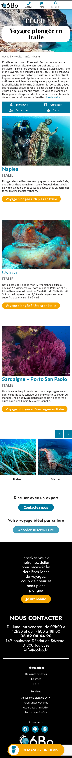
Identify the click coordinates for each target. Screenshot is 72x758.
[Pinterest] (35, 729)
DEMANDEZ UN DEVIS (40, 750)
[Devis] (42, 3)
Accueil (6, 56)
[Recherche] (56, 3)
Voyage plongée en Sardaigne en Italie (35, 409)
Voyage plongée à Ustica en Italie (31, 306)
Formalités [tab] (55, 104)
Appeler (28, 6)
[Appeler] (29, 3)
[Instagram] (44, 729)
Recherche (56, 6)
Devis (41, 6)
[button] (68, 434)
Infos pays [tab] (22, 104)
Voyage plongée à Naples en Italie (31, 199)
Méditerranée (22, 56)
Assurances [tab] (22, 110)
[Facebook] (25, 729)
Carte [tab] (56, 110)
